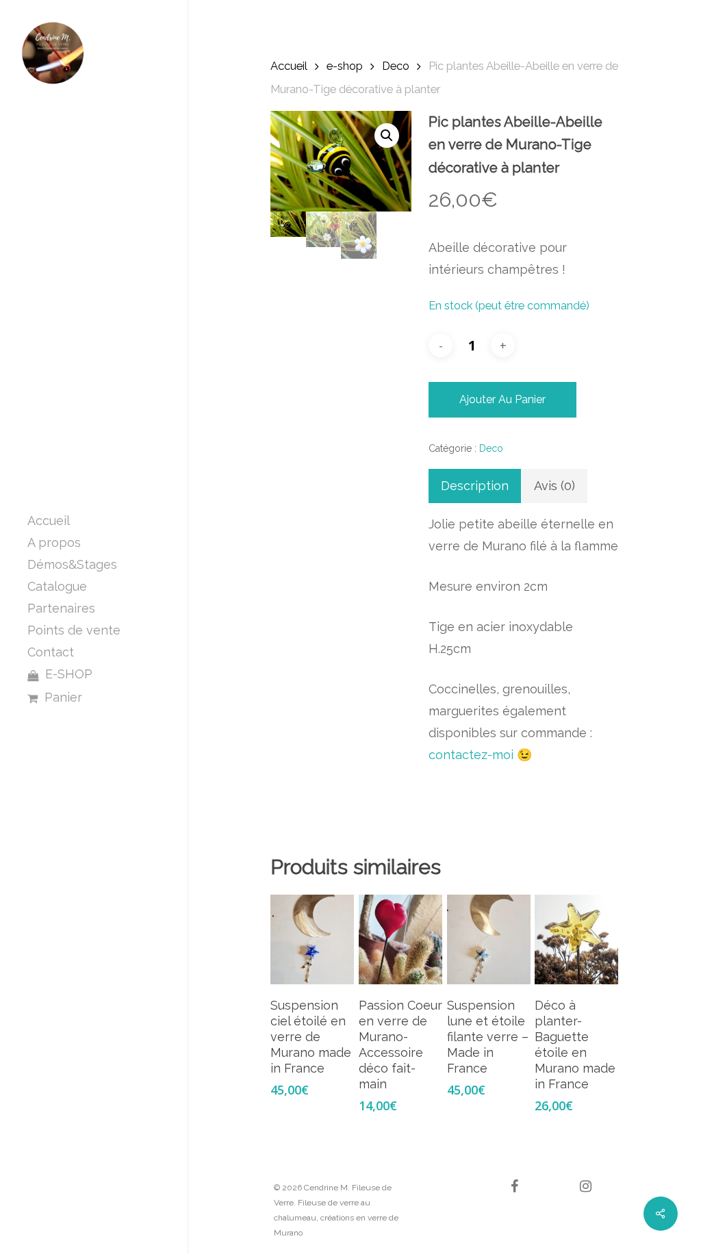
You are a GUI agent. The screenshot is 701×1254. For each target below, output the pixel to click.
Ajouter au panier (502, 399)
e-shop (345, 66)
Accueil (288, 66)
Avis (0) (554, 485)
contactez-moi (471, 754)
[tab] (475, 486)
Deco (395, 66)
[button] (386, 135)
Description (475, 485)
